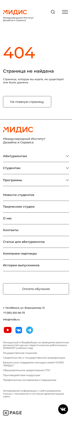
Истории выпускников (21, 265)
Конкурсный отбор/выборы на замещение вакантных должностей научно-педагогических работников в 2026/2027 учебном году (36, 345)
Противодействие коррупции (21, 375)
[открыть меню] (65, 12)
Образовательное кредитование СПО (26, 370)
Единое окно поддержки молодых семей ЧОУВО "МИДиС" (33, 364)
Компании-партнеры (20, 253)
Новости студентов (18, 195)
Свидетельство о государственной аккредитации (34, 357)
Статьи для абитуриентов (24, 242)
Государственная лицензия (20, 352)
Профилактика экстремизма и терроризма (29, 379)
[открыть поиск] (53, 12)
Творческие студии (19, 206)
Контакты (10, 230)
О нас (7, 218)
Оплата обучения (36, 289)
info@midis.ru (11, 319)
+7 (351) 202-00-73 (14, 312)
